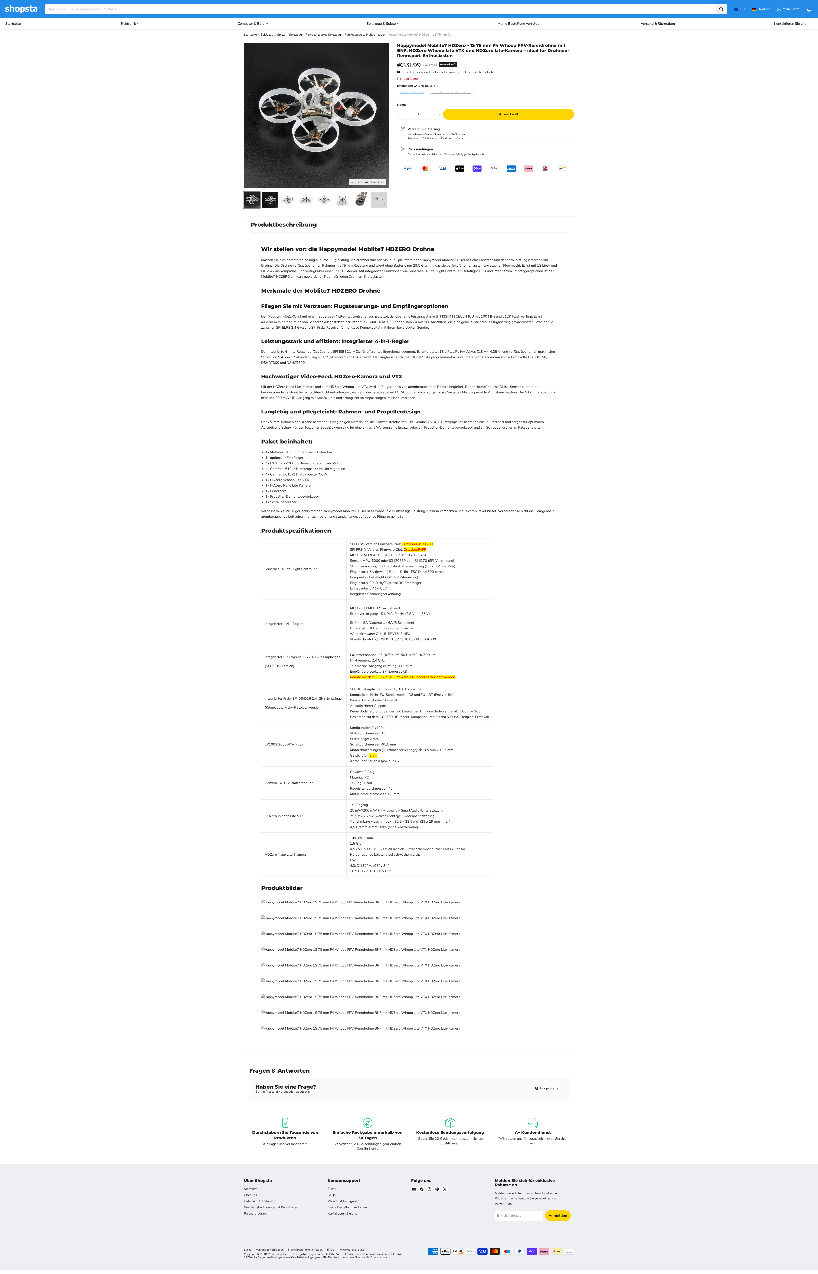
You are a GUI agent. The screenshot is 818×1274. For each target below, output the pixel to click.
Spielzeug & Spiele (382, 23)
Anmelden (558, 1215)
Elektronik (128, 23)
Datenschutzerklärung (259, 1201)
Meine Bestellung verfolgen (519, 23)
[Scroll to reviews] (485, 61)
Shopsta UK (362, 1257)
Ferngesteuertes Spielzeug (323, 35)
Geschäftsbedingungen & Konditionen (271, 1207)
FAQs (332, 1195)
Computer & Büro (251, 23)
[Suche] (721, 9)
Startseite (13, 23)
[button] (752, 9)
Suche (332, 1189)
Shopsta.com (379, 1257)
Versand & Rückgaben (658, 23)
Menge (401, 105)
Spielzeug (295, 35)
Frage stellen (549, 1088)
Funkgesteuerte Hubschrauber (365, 35)
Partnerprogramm (256, 1213)
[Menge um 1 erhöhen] (434, 114)
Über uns (250, 1195)
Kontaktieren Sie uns (790, 23)
